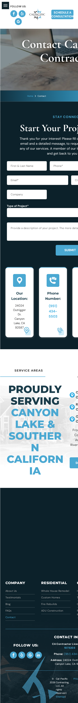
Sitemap (60, 696)
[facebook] (13, 14)
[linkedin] (38, 655)
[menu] (5, 5)
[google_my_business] (18, 22)
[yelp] (22, 14)
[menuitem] (20, 591)
